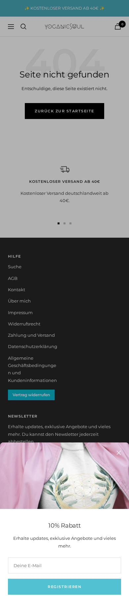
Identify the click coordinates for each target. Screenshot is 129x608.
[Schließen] (118, 452)
